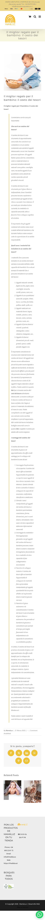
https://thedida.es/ (11, 863)
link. (17, 429)
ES (19, 834)
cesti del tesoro (16, 393)
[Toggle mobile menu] (40, 16)
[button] (6, 792)
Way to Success (22, 907)
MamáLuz (9, 730)
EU (23, 834)
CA (21, 834)
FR (25, 837)
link (12, 390)
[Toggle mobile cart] (30, 16)
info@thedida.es (10, 857)
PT (23, 837)
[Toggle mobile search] (35, 16)
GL (26, 834)
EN (20, 837)
